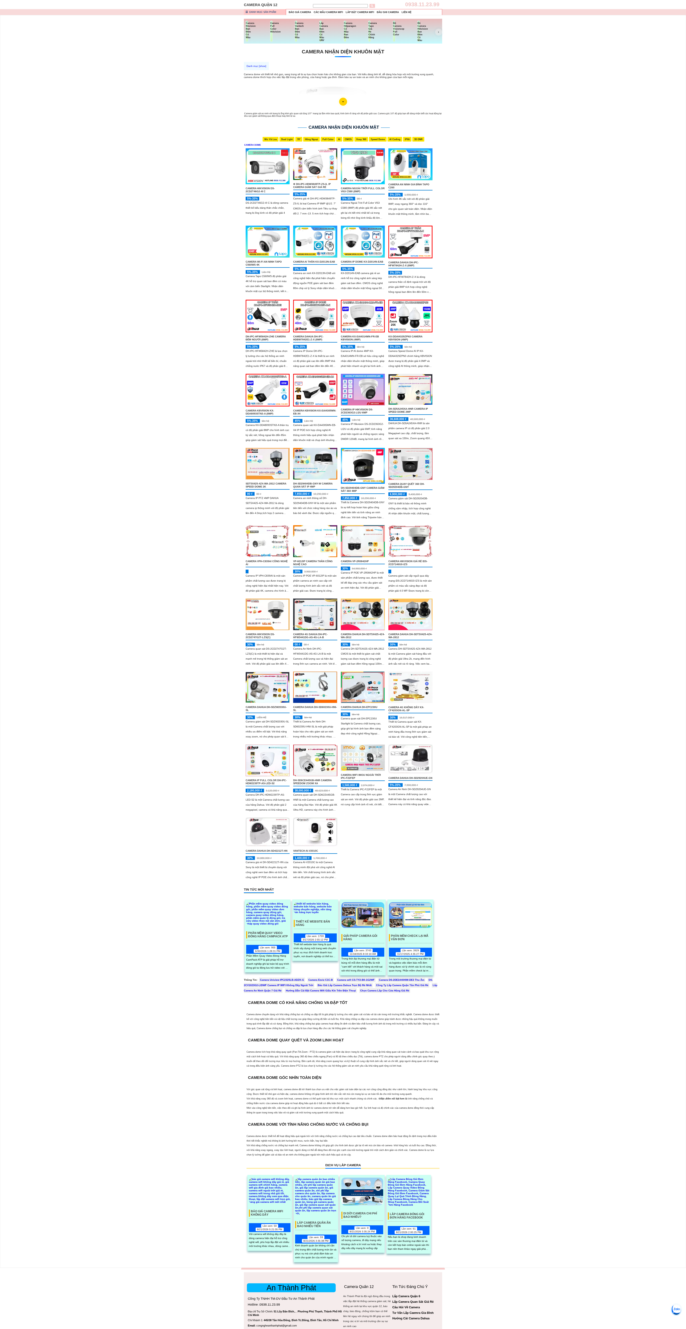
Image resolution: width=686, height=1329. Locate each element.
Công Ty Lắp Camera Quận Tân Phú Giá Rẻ (402, 985)
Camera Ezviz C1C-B (320, 979)
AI (339, 139)
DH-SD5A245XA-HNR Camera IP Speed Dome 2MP (408, 410)
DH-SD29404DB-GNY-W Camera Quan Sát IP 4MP (312, 485)
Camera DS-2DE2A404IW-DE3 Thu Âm (401, 979)
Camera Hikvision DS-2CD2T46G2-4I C (260, 190)
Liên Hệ (406, 12)
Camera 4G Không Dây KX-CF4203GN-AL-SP (406, 709)
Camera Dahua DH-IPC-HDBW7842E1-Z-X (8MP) (308, 338)
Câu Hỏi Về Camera (406, 1307)
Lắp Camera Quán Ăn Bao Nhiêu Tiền (314, 1224)
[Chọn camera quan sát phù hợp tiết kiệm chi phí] (438, 32)
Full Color (328, 139)
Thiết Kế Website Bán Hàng (313, 923)
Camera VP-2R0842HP (355, 561)
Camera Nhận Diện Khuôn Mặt (343, 51)
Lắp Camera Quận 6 (406, 1296)
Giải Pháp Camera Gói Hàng (360, 937)
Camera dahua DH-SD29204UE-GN (410, 778)
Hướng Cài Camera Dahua (410, 1318)
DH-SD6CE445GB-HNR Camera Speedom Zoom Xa (312, 782)
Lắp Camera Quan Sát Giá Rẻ (413, 1301)
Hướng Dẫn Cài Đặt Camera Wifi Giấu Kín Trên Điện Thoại (321, 990)
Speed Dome (378, 139)
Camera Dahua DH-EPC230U (359, 707)
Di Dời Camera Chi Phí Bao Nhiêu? (360, 1215)
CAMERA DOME (252, 145)
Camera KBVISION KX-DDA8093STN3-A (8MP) (260, 412)
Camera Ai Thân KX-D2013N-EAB (314, 261)
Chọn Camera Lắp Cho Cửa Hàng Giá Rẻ (384, 990)
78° (298, 139)
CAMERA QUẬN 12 (260, 5)
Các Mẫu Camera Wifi (328, 12)
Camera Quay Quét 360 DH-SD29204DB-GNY (406, 485)
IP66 (407, 139)
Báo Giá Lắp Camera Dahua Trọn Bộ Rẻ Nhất (345, 985)
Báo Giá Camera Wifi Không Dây (267, 1213)
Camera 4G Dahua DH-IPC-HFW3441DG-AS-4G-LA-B (310, 636)
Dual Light (287, 139)
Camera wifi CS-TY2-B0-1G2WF (356, 979)
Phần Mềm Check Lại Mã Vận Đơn (409, 937)
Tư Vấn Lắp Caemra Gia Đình (413, 1313)
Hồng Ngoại (311, 139)
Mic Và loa (270, 139)
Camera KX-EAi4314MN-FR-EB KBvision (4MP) (360, 338)
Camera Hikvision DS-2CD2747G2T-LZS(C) (260, 636)
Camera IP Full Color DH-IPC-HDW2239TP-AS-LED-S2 (266, 782)
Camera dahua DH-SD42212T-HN (266, 850)
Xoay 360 (361, 139)
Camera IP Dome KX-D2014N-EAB (362, 261)
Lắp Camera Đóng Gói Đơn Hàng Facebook (407, 1216)
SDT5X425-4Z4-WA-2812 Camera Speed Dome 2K (266, 485)
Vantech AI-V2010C (305, 850)
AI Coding (394, 139)
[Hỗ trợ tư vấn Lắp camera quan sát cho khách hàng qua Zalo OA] (676, 1309)
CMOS (348, 139)
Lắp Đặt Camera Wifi (360, 12)
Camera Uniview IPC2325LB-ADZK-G (282, 979)
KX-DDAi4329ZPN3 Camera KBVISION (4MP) (405, 338)
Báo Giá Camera (300, 12)
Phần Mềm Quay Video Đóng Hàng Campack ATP (268, 934)
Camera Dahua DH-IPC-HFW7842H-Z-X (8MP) (403, 264)
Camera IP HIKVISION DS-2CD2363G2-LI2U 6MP (357, 411)
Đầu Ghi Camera (388, 12)
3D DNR (418, 139)
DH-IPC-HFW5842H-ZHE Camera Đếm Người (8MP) (266, 338)
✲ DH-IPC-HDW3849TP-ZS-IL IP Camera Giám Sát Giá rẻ (312, 186)
